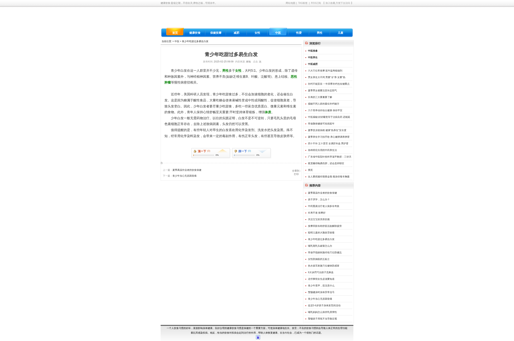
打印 (296, 174)
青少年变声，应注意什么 (321, 285)
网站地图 (290, 3)
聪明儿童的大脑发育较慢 (321, 232)
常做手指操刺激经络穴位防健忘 (325, 252)
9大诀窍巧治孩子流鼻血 (320, 272)
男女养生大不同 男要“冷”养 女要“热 (326, 77)
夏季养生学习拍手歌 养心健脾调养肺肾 (329, 136)
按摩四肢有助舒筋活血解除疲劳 (325, 226)
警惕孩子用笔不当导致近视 (322, 318)
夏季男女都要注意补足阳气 (322, 90)
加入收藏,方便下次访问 (337, 3)
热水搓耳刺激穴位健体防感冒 (323, 265)
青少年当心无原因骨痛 (184, 175)
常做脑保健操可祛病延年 (321, 123)
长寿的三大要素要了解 (320, 97)
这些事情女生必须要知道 (321, 279)
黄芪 (310, 170)
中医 (176, 41)
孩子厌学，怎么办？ (319, 199)
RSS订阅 (316, 3)
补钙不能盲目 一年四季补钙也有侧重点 (329, 83)
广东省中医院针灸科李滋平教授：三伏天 (329, 156)
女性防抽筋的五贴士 (319, 259)
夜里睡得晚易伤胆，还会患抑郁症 (326, 163)
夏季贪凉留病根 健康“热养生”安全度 (327, 130)
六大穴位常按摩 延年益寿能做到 (325, 70)
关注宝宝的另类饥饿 (319, 219)
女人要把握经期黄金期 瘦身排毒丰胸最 (329, 176)
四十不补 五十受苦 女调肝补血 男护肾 (328, 143)
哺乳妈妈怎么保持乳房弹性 (322, 312)
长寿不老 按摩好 (316, 212)
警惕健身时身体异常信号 (321, 292)
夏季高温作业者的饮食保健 (186, 170)
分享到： (297, 170)
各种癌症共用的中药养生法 (322, 150)
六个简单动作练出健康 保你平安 (325, 110)
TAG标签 (303, 3)
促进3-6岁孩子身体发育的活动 (324, 305)
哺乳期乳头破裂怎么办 (320, 245)
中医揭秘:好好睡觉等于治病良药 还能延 (329, 117)
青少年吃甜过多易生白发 (321, 239)
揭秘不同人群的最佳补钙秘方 (323, 103)
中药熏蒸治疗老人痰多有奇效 (323, 206)
